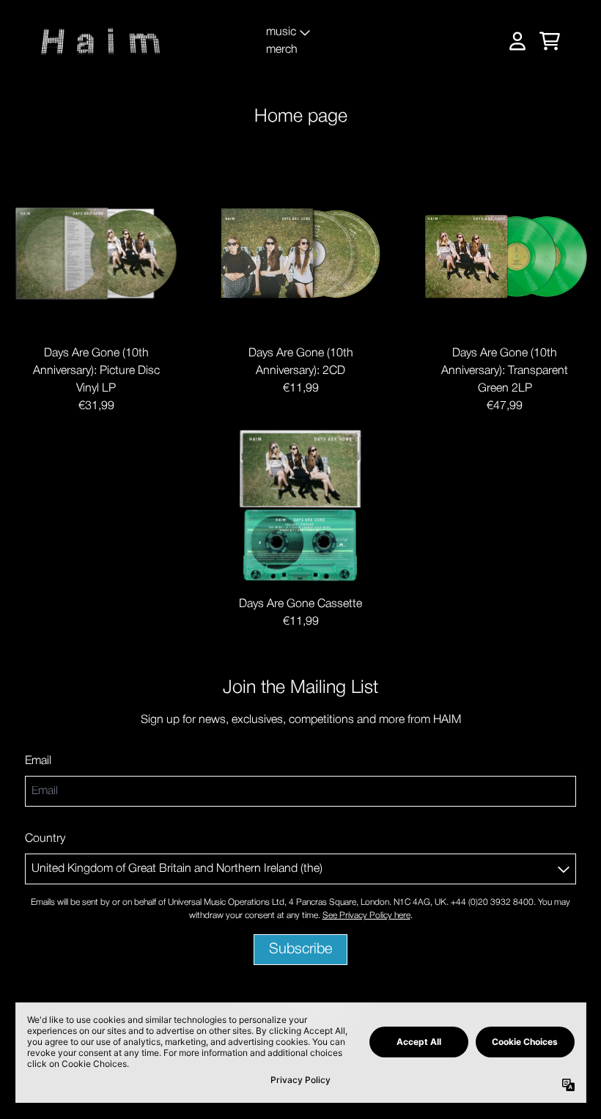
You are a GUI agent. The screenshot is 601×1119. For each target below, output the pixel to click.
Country (45, 839)
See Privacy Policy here (366, 915)
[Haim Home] (101, 41)
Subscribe (300, 949)
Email (38, 761)
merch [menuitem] (282, 50)
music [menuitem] (281, 32)
